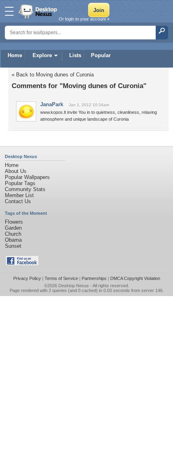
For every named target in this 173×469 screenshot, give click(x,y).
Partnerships (94, 278)
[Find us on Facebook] (22, 264)
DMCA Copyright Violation (135, 278)
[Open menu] (9, 11)
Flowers (14, 222)
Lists (75, 55)
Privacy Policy (27, 278)
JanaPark (51, 104)
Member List (19, 195)
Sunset (13, 246)
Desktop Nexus (73, 285)
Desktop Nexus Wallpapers (39, 11)
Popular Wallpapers (27, 177)
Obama (13, 240)
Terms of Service (61, 278)
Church (13, 234)
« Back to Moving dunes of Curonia (53, 75)
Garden (13, 228)
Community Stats (25, 189)
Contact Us (18, 201)
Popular (101, 55)
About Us (16, 171)
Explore (42, 55)
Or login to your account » (84, 18)
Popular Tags (20, 183)
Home (15, 55)
